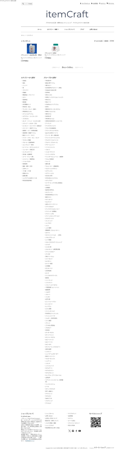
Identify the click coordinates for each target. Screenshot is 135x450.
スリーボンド (48, 259)
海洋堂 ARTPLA (49, 190)
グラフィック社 (49, 213)
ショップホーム (49, 413)
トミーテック (48, 280)
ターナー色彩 (48, 263)
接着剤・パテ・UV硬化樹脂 (30, 130)
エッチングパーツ (27, 152)
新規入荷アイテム (50, 83)
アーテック (48, 123)
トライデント (29, 35)
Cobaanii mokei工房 (50, 90)
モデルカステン (49, 370)
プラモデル (26, 118)
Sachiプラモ (48, 398)
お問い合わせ (93, 29)
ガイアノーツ (48, 192)
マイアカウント (86, 3)
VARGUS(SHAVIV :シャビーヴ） (54, 121)
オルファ (47, 185)
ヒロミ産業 (48, 308)
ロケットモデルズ (50, 389)
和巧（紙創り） (49, 391)
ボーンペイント (49, 335)
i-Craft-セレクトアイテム (52, 104)
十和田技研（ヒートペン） (52, 287)
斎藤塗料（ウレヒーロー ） (52, 230)
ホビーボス (48, 344)
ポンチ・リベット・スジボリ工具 (31, 121)
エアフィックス (49, 173)
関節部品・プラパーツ (28, 95)
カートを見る (71, 420)
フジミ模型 (48, 320)
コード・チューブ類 (28, 156)
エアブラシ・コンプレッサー (30, 116)
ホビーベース (48, 342)
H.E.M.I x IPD (48, 175)
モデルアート (48, 368)
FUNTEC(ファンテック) (51, 313)
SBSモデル (48, 114)
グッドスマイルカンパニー (52, 209)
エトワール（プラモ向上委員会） (54, 183)
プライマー (26, 90)
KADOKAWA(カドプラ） (52, 194)
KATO (46, 106)
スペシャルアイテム (28, 114)
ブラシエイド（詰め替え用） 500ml (31, 55)
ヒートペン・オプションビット (31, 147)
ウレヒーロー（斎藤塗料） (52, 166)
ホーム (40, 29)
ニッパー (25, 85)
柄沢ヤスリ (48, 197)
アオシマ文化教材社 (50, 128)
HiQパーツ (48, 102)
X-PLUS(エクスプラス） (51, 178)
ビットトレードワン (50, 301)
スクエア (47, 244)
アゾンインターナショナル (52, 137)
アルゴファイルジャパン (51, 140)
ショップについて (69, 29)
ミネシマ (47, 363)
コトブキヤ (48, 223)
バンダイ (47, 297)
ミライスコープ (49, 365)
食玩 (24, 83)
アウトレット (48, 393)
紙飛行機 (25, 175)
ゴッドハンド (48, 220)
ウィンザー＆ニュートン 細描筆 (54, 156)
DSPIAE (47, 92)
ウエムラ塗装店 (49, 159)
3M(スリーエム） (50, 256)
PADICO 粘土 (27, 106)
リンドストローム (50, 384)
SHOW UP (48, 116)
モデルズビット (49, 373)
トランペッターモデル (51, 285)
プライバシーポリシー (74, 423)
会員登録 (95, 3)
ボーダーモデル (49, 332)
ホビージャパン (49, 339)
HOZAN (47, 330)
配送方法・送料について (51, 420)
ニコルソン (48, 351)
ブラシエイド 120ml (50, 53)
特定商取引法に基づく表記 (52, 428)
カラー (24, 97)
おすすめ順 (99, 41)
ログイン (103, 3)
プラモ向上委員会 (50, 325)
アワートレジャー (50, 145)
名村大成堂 (48, 349)
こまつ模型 (48, 228)
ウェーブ (47, 161)
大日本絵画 (48, 270)
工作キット (26, 168)
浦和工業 (47, 164)
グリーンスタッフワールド (52, 216)
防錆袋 (24, 102)
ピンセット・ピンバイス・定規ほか (32, 125)
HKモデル (48, 99)
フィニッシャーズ (50, 316)
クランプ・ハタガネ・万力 (30, 123)
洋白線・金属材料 (27, 154)
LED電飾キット (27, 104)
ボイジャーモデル (50, 337)
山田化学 (47, 377)
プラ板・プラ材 (27, 171)
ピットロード (48, 304)
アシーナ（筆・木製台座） (52, 135)
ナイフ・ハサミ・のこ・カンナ (31, 137)
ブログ (82, 29)
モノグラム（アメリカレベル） (53, 375)
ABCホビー (48, 85)
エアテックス (48, 171)
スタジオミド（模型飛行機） (53, 249)
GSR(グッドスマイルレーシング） (54, 97)
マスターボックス (50, 358)
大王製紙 (47, 266)
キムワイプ (48, 202)
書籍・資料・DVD (27, 166)
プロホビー (48, 327)
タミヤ (47, 273)
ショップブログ (49, 425)
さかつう (47, 232)
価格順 (106, 41)
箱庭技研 (47, 289)
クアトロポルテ (49, 206)
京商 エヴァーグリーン (51, 204)
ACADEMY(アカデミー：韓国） (53, 87)
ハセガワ (47, 292)
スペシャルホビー (50, 251)
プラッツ (47, 323)
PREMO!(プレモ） (27, 111)
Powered (92, 448)
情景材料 (25, 164)
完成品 (24, 80)
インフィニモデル (50, 154)
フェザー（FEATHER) (51, 318)
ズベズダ (47, 254)
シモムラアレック (50, 237)
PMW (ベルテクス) (50, 111)
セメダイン (48, 261)
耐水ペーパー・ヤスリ (28, 135)
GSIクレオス (48, 95)
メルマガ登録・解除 (50, 423)
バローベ (47, 294)
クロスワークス (49, 218)
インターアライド (50, 152)
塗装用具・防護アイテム (29, 133)
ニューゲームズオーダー (51, 354)
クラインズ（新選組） (51, 211)
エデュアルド (48, 180)
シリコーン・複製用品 (28, 159)
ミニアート (48, 361)
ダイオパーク (48, 268)
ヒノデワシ (48, 306)
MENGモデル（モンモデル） (53, 109)
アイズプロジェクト (50, 125)
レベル (47, 386)
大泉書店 (47, 187)
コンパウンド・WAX (28, 145)
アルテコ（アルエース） (51, 142)
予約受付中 (48, 80)
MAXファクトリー (50, 356)
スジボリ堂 (48, 247)
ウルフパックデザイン (51, 168)
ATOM (73, 425)
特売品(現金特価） (28, 180)
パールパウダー (27, 161)
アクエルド (48, 403)
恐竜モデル (26, 173)
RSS (69, 425)
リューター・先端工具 (28, 149)
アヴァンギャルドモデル (51, 130)
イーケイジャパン (50, 147)
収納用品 (25, 99)
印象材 (24, 92)
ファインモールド (50, 311)
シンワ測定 (48, 240)
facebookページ (29, 440)
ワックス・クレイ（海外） (30, 109)
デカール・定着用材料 (28, 142)
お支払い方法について (51, 418)
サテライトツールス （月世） (53, 235)
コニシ (47, 225)
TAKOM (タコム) (49, 118)
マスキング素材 (27, 140)
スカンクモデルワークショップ (53, 242)
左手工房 (47, 299)
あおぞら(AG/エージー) (51, 133)
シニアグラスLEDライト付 (30, 178)
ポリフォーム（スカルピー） (53, 346)
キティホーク (48, 199)
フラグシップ (48, 400)
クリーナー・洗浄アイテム (30, 128)
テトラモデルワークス (51, 275)
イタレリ (47, 149)
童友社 (47, 278)
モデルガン (48, 396)
